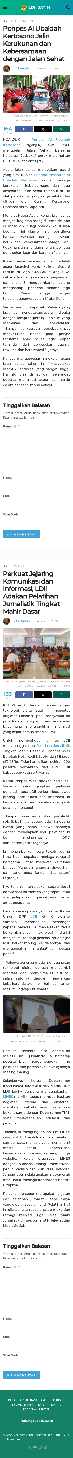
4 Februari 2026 (47, 68)
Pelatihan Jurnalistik (53, 746)
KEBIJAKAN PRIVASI (36, 1409)
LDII (33, 916)
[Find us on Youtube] (35, 1447)
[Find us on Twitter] (29, 1447)
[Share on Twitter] (42, 129)
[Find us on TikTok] (45, 1447)
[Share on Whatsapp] (61, 129)
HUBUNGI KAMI (21, 1404)
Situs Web (10, 514)
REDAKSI (55, 1400)
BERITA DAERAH (23, 21)
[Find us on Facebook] (25, 1447)
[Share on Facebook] (24, 129)
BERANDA (14, 1400)
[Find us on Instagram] (40, 1447)
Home (6, 21)
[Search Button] (68, 7)
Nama (7, 478)
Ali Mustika (23, 68)
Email (7, 496)
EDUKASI (18, 566)
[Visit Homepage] (36, 7)
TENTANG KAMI (35, 1400)
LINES (8, 1097)
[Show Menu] (5, 7)
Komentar (11, 426)
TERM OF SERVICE (47, 1404)
